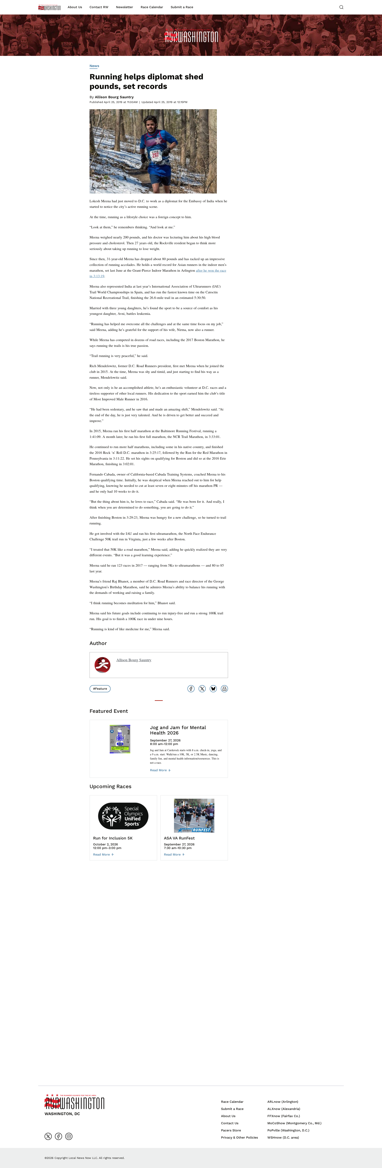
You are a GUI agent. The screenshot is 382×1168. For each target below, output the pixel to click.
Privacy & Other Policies (239, 1137)
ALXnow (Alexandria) (283, 1109)
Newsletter (124, 7)
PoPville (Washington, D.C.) (288, 1130)
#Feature (100, 688)
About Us (75, 7)
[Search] (341, 7)
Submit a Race (182, 7)
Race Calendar (152, 7)
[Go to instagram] (68, 1136)
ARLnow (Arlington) (282, 1102)
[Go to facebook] (58, 1136)
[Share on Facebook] (191, 688)
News (94, 66)
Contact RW (99, 7)
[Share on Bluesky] (213, 688)
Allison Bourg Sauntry (114, 97)
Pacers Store (231, 1130)
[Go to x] (48, 1136)
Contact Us (229, 1123)
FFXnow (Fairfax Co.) (283, 1116)
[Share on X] (202, 688)
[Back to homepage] (49, 7)
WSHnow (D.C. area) (283, 1137)
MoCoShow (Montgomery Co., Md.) (294, 1123)
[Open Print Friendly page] (224, 688)
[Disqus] (159, 923)
